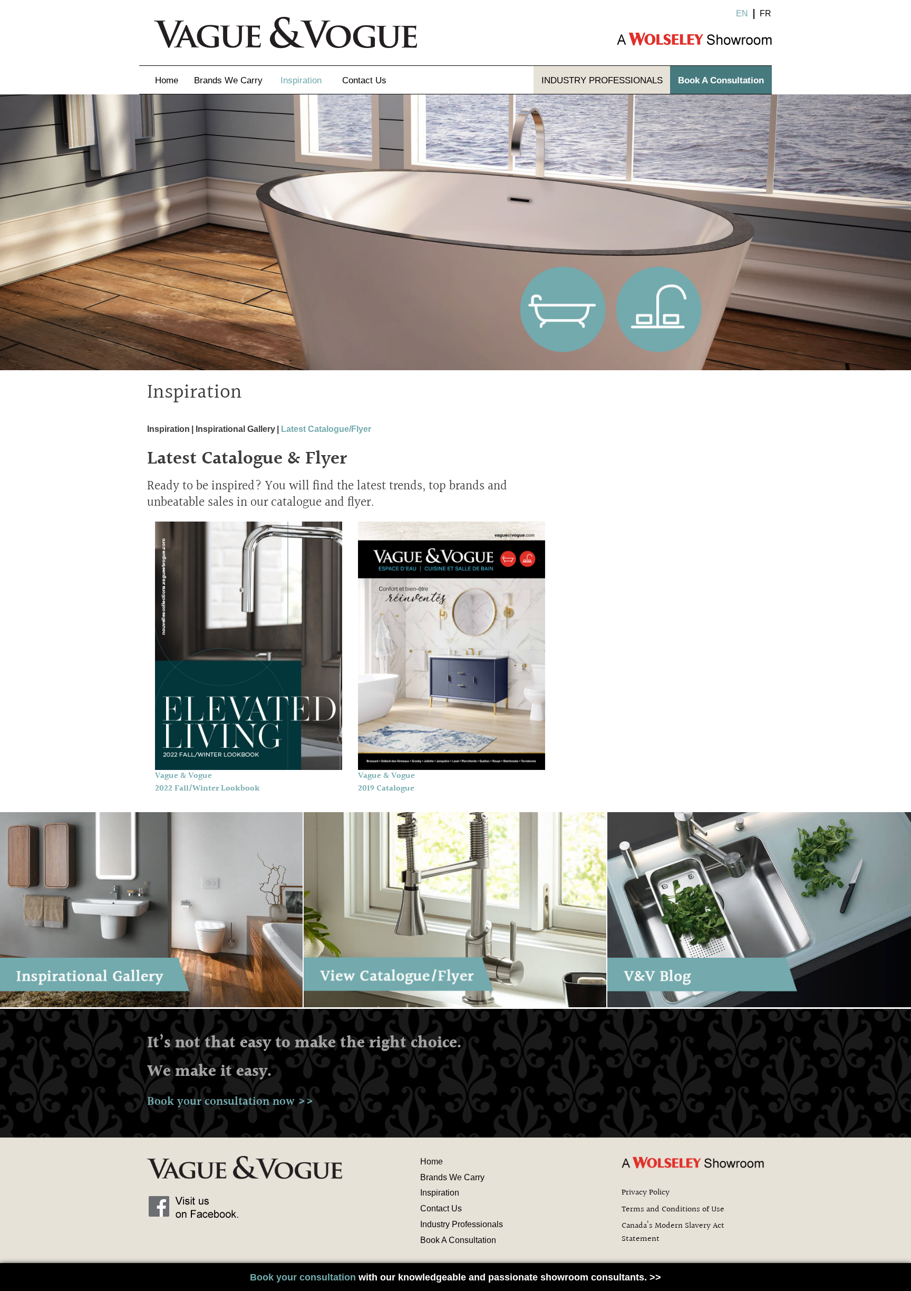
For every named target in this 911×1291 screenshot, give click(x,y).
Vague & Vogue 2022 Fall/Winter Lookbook (207, 782)
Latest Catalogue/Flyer (326, 429)
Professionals (602, 80)
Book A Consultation (721, 80)
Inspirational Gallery (235, 429)
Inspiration (301, 80)
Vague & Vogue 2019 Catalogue (386, 782)
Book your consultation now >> (230, 1102)
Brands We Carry (228, 80)
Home (166, 80)
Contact (364, 80)
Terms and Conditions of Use (673, 1209)
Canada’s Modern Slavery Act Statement (673, 1232)
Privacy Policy (646, 1192)
